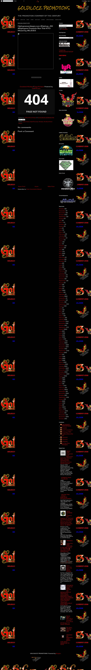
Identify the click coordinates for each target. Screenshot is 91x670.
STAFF (28, 19)
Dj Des (36, 121)
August (61, 218)
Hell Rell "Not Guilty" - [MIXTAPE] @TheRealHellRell (65, 496)
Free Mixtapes (39, 86)
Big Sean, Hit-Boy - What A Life (69, 629)
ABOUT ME (22, 19)
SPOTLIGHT (37, 19)
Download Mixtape (26, 86)
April (60, 243)
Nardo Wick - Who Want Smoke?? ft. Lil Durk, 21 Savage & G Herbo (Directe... (66, 620)
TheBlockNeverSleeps (67, 434)
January (61, 236)
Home (36, 186)
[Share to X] (21, 119)
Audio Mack (26, 121)
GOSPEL (43, 19)
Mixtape (41, 121)
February (61, 234)
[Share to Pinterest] (24, 119)
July (60, 220)
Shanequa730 (66, 432)
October (61, 208)
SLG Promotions (67, 430)
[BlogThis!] (20, 119)
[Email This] (19, 119)
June (60, 230)
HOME (17, 19)
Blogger (58, 653)
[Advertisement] (36, 174)
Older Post (51, 186)
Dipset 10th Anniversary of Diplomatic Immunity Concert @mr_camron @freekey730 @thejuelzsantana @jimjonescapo (66, 457)
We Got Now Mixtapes (66, 444)
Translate (65, 29)
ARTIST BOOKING (50, 19)
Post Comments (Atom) (34, 189)
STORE (32, 19)
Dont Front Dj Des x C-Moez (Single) (69, 568)
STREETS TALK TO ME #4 (66, 478)
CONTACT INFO (58, 19)
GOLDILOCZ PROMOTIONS (44, 8)
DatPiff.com (36, 88)
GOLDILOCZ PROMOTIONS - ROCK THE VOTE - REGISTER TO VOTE (66, 639)
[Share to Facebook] (23, 119)
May (60, 253)
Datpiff (32, 121)
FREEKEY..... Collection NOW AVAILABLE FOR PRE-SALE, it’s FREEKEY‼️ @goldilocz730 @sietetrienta (66, 546)
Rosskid (64, 428)
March (61, 222)
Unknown (65, 437)
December (62, 210)
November (62, 212)
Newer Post (21, 186)
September (62, 216)
